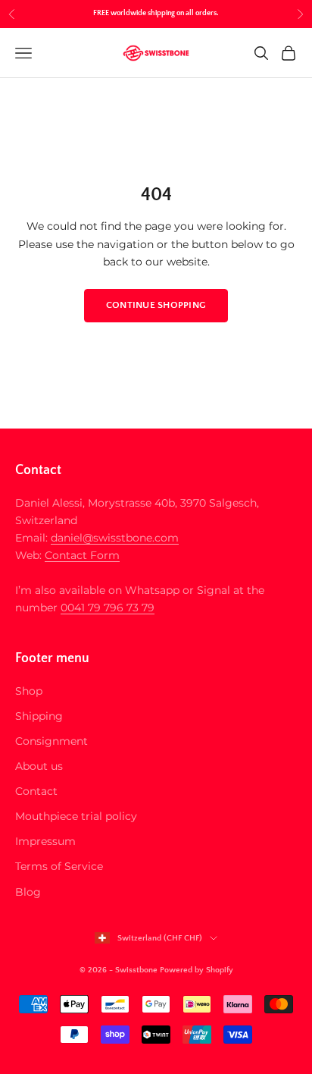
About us (39, 766)
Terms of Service (59, 866)
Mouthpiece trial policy (76, 816)
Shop (28, 691)
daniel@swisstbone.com (115, 538)
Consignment (51, 741)
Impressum (45, 841)
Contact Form (82, 555)
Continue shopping (156, 305)
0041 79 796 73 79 (107, 607)
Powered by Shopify (196, 970)
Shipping (39, 716)
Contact (36, 791)
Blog (28, 892)
